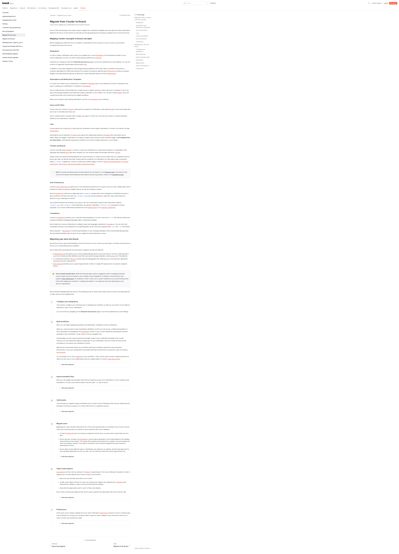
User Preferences (141, 39)
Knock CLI (74, 259)
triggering (95, 99)
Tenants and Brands (142, 36)
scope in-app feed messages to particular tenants (78, 164)
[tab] (5, 8)
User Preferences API (63, 187)
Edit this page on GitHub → (143, 548)
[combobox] (196, 3)
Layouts (112, 256)
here (85, 64)
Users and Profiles (141, 30)
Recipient (107, 135)
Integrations (100, 55)
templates (91, 83)
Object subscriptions (142, 65)
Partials (119, 92)
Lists (69, 128)
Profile (112, 109)
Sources (111, 71)
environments (61, 352)
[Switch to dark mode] (369, 3)
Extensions (111, 73)
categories (78, 356)
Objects (74, 135)
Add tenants (139, 60)
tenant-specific (92, 207)
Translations (110, 224)
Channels (98, 58)
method (67, 231)
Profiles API (69, 433)
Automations (87, 86)
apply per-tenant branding (112, 161)
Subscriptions (54, 131)
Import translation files (143, 57)
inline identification (68, 278)
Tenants (68, 150)
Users (71, 109)
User (82, 116)
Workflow (98, 90)
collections (119, 482)
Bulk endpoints (58, 264)
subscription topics (114, 359)
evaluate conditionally (108, 207)
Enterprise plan (110, 172)
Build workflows (141, 54)
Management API (60, 254)
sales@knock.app (118, 174)
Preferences (59, 193)
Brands (66, 152)
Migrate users (140, 63)
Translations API (61, 217)
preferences (104, 513)
